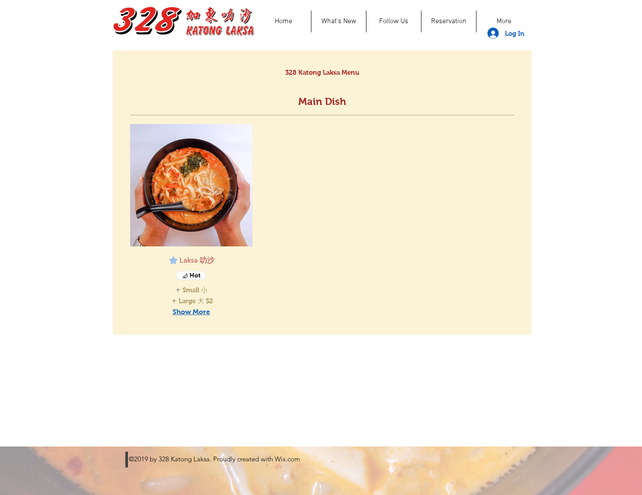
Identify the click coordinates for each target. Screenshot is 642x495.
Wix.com (287, 459)
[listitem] (191, 289)
